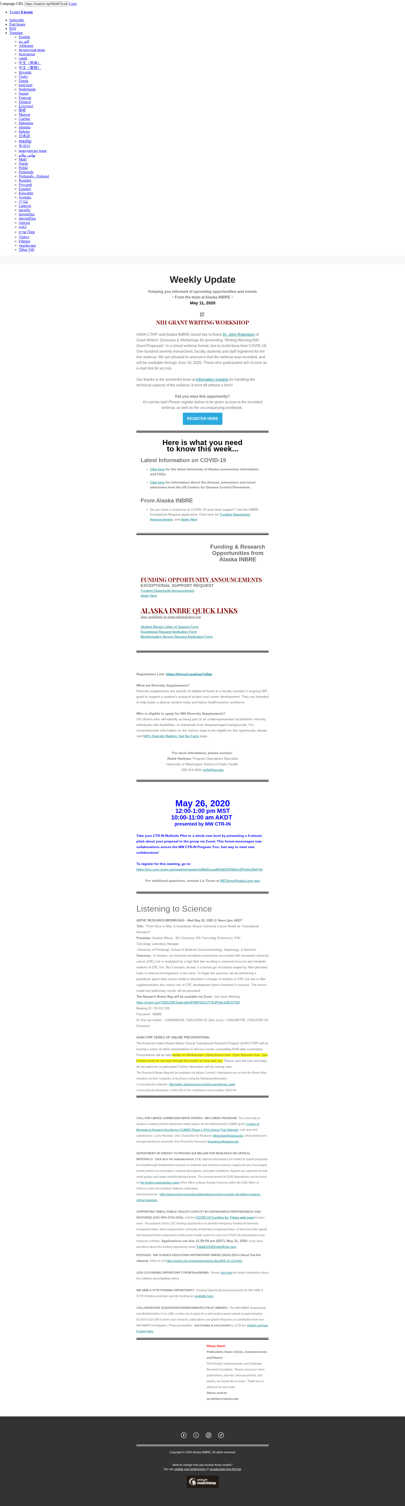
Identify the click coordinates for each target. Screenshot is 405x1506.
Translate (16, 33)
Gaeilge (24, 119)
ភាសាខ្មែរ (25, 141)
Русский (25, 185)
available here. (204, 1296)
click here (227, 1272)
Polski (23, 168)
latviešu (24, 210)
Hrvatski (25, 72)
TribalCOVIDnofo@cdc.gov (216, 1247)
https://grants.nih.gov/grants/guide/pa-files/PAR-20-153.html (204, 1261)
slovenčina (26, 214)
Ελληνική (26, 106)
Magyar (24, 115)
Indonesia (26, 123)
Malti (22, 159)
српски (24, 223)
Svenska (25, 197)
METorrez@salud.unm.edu (240, 881)
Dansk (23, 81)
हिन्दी (22, 110)
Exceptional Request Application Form (169, 632)
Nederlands (27, 89)
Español (25, 189)
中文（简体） (30, 63)
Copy (73, 4)
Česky (23, 77)
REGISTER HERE (202, 419)
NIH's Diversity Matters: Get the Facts (171, 736)
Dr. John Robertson (239, 334)
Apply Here (189, 519)
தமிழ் (23, 227)
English (24, 37)
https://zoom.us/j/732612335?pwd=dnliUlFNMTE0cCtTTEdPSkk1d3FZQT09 (188, 1002)
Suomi (23, 93)
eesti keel (25, 85)
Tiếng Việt (26, 250)
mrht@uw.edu (213, 770)
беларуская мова (32, 50)
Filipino (24, 241)
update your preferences (190, 1469)
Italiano (24, 131)
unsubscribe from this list (225, 1469)
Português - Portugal (34, 176)
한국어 (24, 146)
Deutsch (25, 102)
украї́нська (27, 245)
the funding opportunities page (159, 1182)
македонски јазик (33, 151)
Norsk (23, 164)
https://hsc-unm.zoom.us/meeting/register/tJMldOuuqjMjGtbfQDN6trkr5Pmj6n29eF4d (199, 869)
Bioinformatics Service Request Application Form (177, 636)
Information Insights (212, 379)
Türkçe (24, 237)
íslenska (24, 127)
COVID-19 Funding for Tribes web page (224, 1217)
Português (26, 172)
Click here (157, 469)
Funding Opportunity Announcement (167, 591)
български (27, 54)
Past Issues (17, 24)
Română (25, 180)
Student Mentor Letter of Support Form (170, 627)
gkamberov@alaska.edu (223, 1141)
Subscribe (16, 20)
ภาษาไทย (27, 232)
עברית (23, 202)
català (23, 58)
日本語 (24, 136)
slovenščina (27, 218)
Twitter (21, 12)
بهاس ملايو (27, 155)
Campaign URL (12, 4)
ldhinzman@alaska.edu (228, 1135)
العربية (24, 41)
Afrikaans (26, 46)
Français (25, 98)
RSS (12, 28)
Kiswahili (26, 193)
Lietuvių (25, 206)
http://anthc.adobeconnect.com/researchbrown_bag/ (202, 1084)
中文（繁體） (30, 68)
